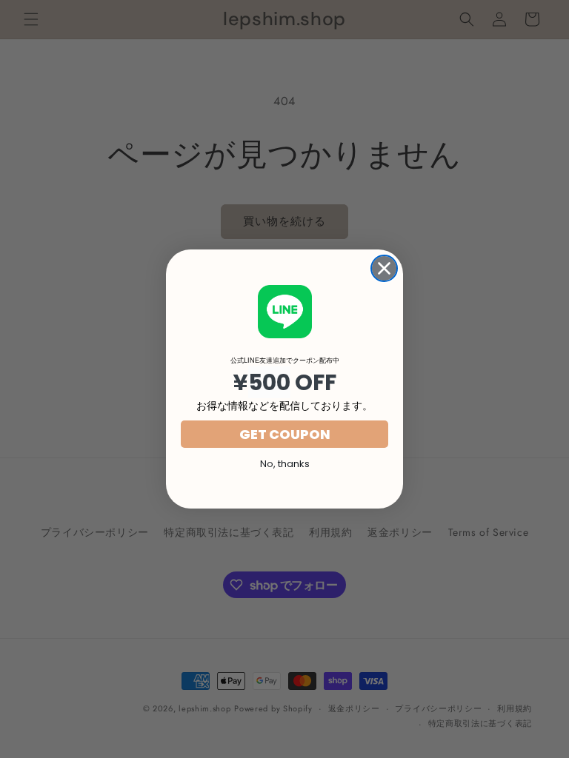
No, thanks (285, 464)
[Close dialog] (384, 268)
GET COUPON (284, 434)
